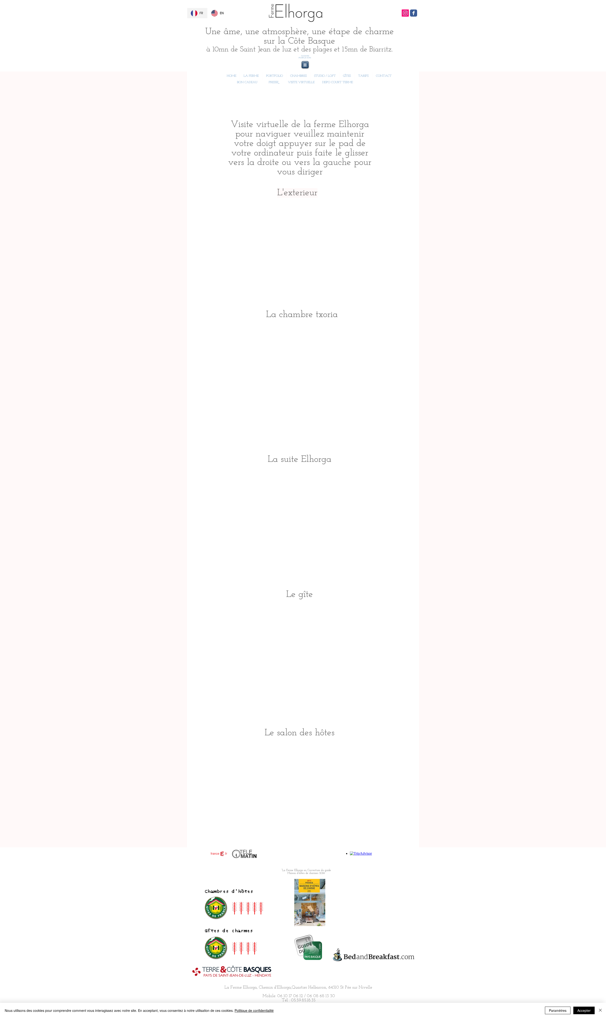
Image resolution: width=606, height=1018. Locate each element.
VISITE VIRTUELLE (301, 82)
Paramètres (557, 1010)
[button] (298, 76)
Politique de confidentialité (254, 1010)
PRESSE (273, 82)
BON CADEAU (246, 82)
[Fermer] (600, 1010)
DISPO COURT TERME (337, 82)
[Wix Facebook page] (413, 13)
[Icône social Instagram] (405, 13)
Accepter (584, 1010)
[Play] (305, 64)
